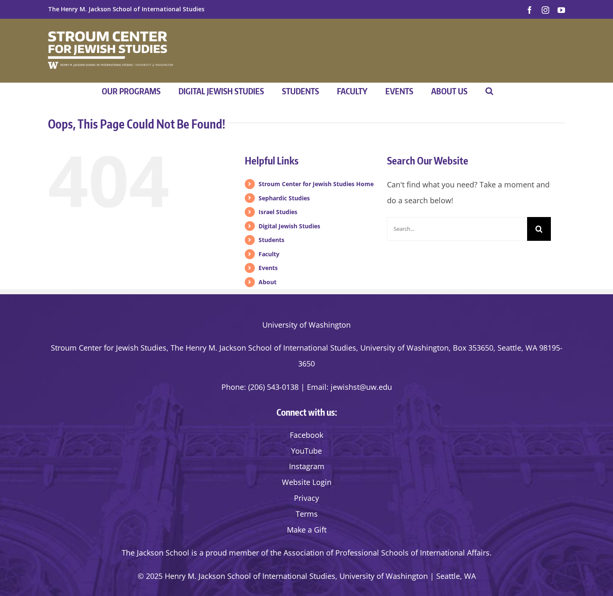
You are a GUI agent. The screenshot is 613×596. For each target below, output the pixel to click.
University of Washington (306, 325)
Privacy (306, 498)
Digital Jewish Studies (289, 226)
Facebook (306, 435)
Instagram (306, 466)
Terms (307, 514)
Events (268, 268)
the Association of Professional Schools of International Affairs (380, 553)
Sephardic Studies (284, 198)
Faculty (269, 254)
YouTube (306, 451)
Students (271, 240)
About (267, 282)
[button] (489, 91)
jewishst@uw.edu (361, 387)
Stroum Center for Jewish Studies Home (316, 184)
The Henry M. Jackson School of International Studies (126, 9)
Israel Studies (278, 212)
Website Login (307, 482)
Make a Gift (307, 530)
